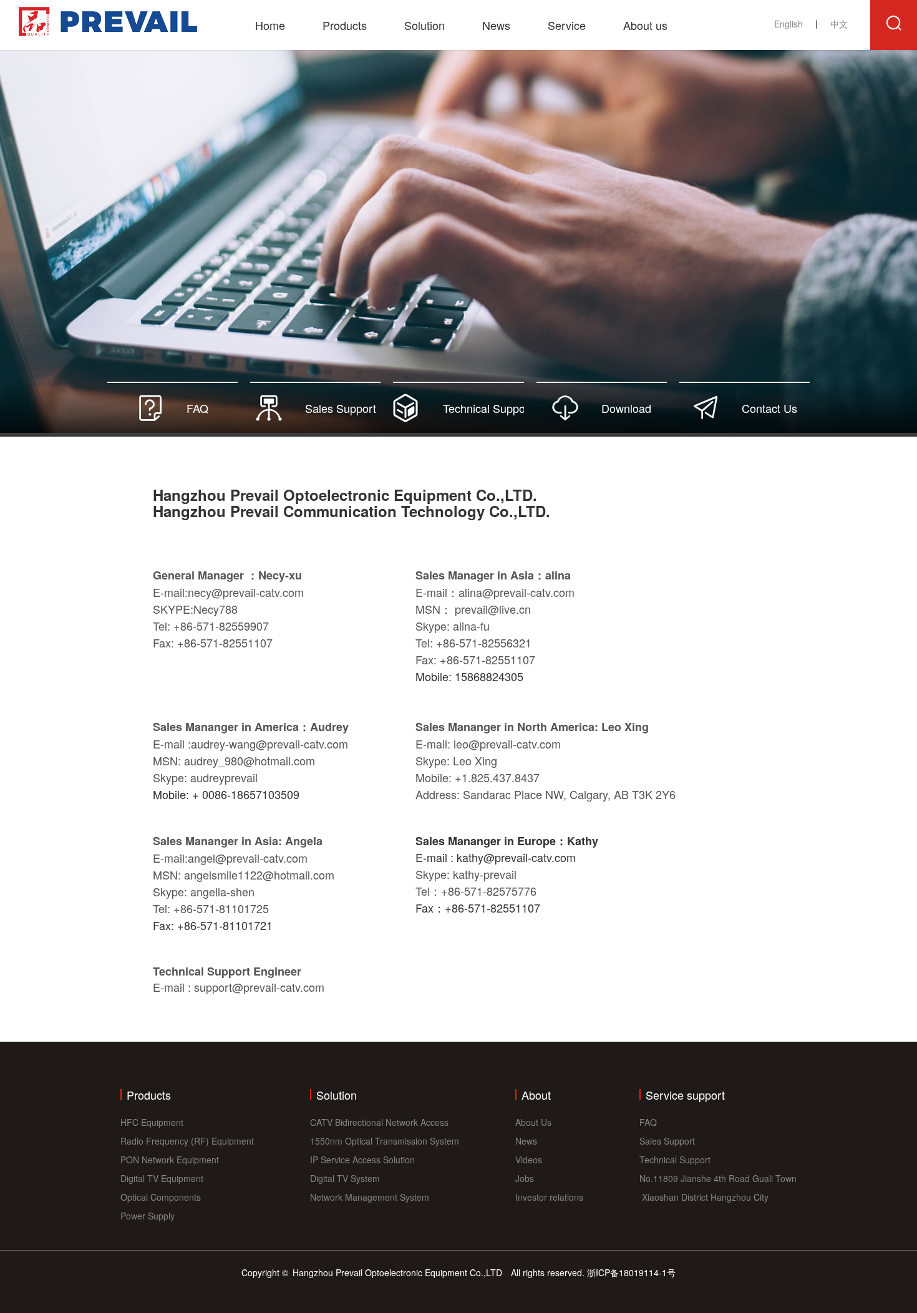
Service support (685, 1094)
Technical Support (675, 1159)
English (789, 23)
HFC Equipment (151, 1122)
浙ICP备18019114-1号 (631, 1272)
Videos (528, 1159)
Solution (424, 25)
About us (645, 25)
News (496, 25)
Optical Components (160, 1197)
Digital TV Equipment (161, 1178)
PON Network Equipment (169, 1159)
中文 (839, 23)
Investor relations (549, 1197)
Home (270, 25)
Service (567, 25)
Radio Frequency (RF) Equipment (187, 1141)
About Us (533, 1122)
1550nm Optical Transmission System (384, 1141)
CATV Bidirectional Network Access (379, 1122)
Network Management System (369, 1197)
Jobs (524, 1178)
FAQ (648, 1122)
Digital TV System (345, 1178)
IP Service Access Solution (362, 1159)
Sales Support (667, 1141)
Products (345, 25)
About (536, 1094)
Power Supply (147, 1215)
